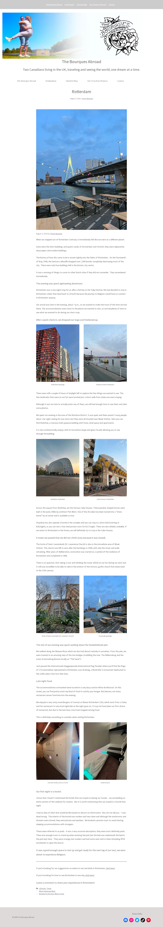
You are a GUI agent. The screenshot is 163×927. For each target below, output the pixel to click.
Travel (49, 888)
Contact (112, 4)
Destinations (69, 4)
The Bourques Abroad (54, 4)
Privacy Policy (137, 913)
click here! (110, 868)
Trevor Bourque (87, 98)
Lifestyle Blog (82, 4)
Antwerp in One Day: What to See (51, 894)
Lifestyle (42, 888)
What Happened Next (47, 891)
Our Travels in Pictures (97, 4)
